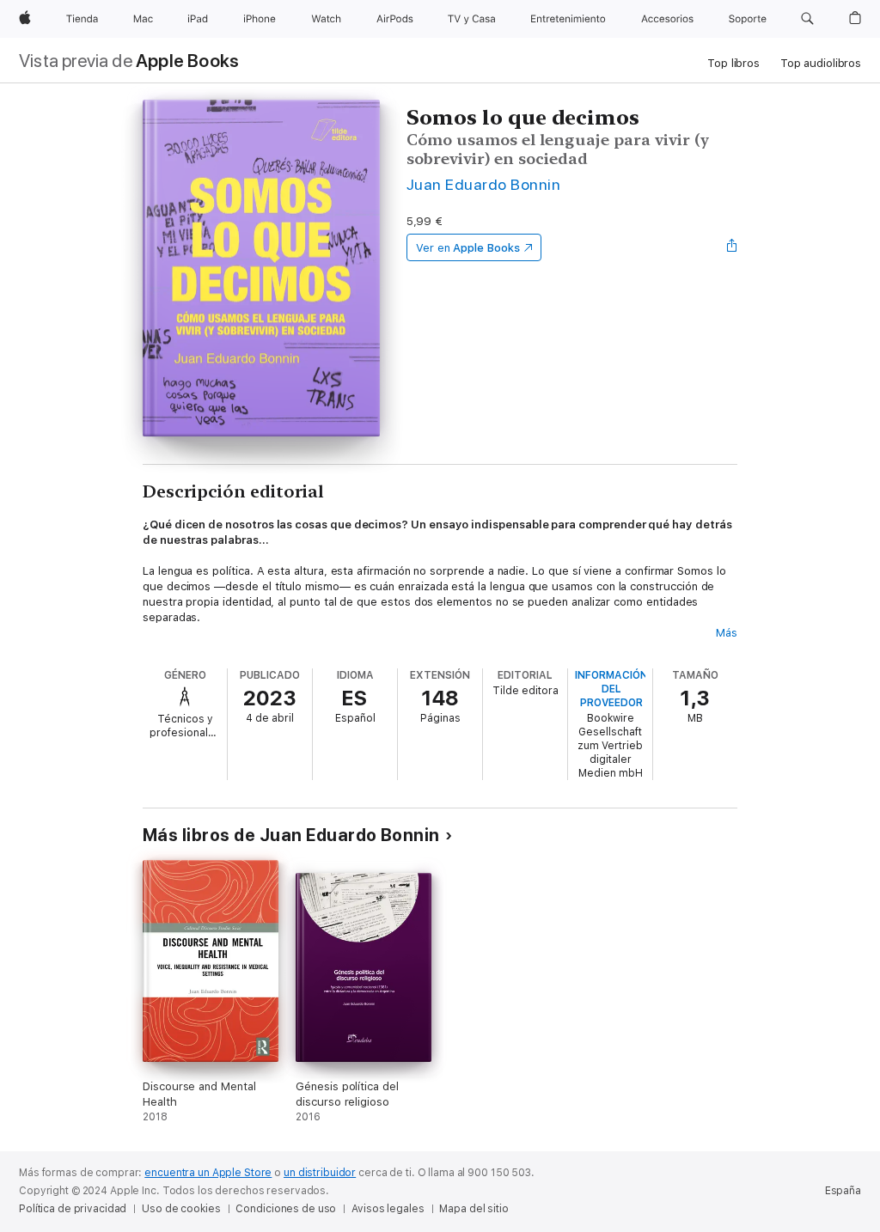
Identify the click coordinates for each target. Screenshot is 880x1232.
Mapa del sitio (473, 1209)
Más (726, 632)
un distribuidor (320, 1173)
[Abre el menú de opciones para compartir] (732, 247)
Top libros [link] (733, 63)
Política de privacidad (72, 1209)
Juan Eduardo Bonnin (483, 184)
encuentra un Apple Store (208, 1173)
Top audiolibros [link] (820, 63)
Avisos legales (387, 1209)
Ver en (468, 247)
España (843, 1191)
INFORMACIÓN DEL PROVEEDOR (611, 689)
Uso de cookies (181, 1209)
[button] (807, 19)
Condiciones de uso (285, 1209)
